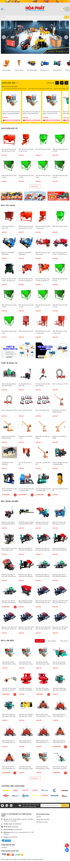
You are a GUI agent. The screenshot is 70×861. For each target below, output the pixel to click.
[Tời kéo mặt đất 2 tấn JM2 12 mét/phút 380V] (60, 452)
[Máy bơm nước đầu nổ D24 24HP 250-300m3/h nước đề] (26, 564)
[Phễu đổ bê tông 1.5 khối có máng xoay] (43, 321)
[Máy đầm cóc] (11, 196)
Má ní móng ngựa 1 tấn (25, 410)
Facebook (4, 847)
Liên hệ (38, 816)
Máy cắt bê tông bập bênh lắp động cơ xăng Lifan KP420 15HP (42, 768)
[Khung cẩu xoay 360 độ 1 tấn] (43, 452)
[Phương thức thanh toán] (12, 854)
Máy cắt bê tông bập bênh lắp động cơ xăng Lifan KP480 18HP (25, 768)
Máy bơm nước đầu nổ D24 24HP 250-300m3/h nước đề (26, 576)
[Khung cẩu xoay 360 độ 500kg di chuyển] (9, 426)
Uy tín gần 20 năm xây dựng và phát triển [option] (37, 88)
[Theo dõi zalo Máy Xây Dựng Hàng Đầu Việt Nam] (6, 805)
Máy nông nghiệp (32, 70)
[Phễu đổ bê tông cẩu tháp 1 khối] (9, 321)
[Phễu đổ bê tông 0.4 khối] (26, 321)
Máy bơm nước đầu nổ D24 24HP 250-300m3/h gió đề (9, 576)
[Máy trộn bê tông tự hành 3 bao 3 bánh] (43, 242)
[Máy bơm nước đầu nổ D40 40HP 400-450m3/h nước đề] (9, 590)
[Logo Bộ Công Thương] (6, 840)
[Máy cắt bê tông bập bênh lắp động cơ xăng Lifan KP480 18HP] (26, 757)
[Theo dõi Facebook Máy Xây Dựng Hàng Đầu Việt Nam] (2, 805)
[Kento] (25, 790)
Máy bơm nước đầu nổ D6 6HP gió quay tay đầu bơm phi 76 (43, 628)
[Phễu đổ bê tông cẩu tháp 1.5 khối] (60, 165)
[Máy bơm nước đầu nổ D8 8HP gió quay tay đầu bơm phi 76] (9, 617)
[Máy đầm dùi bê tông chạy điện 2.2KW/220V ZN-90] (43, 678)
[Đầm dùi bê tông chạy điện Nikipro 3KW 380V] (60, 678)
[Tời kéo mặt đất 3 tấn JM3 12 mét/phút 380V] (9, 478)
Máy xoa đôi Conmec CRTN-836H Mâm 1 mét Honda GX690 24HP (60, 716)
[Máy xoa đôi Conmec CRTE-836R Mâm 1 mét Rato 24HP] (26, 731)
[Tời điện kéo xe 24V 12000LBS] (9, 452)
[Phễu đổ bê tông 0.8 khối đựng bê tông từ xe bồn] (9, 139)
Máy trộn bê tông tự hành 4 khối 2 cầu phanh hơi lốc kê (9, 280)
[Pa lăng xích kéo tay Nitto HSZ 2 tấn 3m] (43, 374)
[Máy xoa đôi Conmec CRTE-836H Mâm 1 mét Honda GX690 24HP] (43, 731)
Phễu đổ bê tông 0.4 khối (26, 331)
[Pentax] (25, 795)
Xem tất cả (34, 186)
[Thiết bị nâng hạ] (19, 63)
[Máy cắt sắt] (35, 196)
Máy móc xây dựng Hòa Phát (22, 859)
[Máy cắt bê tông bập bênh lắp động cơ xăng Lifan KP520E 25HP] (11, 100)
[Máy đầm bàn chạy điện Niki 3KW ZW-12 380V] (26, 705)
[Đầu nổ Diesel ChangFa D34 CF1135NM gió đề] (26, 590)
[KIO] (64, 790)
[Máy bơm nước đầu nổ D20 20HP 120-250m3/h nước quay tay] (26, 538)
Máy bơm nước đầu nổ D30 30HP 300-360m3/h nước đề (43, 576)
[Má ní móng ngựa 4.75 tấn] (60, 374)
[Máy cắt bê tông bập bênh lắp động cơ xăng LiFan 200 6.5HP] (52, 100)
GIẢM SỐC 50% (8, 83)
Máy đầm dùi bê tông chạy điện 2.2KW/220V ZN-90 (42, 690)
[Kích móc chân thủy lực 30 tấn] (60, 478)
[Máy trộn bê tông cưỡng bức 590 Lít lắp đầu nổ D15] (43, 268)
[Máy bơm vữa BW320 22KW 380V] (26, 242)
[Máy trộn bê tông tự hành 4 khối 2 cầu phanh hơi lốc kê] (9, 268)
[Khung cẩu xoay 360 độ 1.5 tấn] (26, 426)
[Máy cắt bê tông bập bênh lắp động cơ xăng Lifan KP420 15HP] (43, 757)
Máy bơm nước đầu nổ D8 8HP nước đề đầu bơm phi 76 (60, 602)
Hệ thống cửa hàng (41, 822)
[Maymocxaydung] (35, 795)
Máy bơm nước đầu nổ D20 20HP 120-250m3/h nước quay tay (26, 550)
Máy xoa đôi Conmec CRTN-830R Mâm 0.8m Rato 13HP (9, 768)
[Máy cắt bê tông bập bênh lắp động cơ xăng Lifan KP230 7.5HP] (32, 100)
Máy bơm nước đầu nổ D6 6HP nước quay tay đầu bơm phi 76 (60, 628)
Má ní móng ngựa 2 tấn (42, 410)
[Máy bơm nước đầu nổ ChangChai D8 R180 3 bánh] (9, 512)
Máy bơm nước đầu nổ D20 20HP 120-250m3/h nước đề (43, 550)
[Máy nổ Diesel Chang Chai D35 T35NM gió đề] (9, 538)
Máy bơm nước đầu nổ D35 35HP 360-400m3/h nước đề (59, 576)
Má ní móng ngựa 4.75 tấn (60, 384)
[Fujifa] (35, 790)
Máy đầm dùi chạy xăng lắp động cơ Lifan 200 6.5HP (9, 690)
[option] (35, 37)
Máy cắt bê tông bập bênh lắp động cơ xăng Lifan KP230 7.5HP (31, 113)
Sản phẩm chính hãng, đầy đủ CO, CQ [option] (12, 88)
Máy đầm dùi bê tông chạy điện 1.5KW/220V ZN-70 (25, 690)
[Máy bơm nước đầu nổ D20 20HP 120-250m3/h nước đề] (43, 538)
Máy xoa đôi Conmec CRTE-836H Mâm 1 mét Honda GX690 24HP (43, 742)
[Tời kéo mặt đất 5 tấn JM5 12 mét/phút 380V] (26, 478)
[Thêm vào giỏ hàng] (15, 495)
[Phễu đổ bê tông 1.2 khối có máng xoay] (60, 321)
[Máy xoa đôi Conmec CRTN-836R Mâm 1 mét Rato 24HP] (9, 731)
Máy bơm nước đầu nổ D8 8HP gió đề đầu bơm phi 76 (43, 602)
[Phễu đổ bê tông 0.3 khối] (43, 139)
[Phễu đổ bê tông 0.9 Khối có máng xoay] (26, 139)
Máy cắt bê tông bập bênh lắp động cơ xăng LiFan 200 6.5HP (51, 113)
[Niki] (16, 790)
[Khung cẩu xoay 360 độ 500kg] (43, 426)
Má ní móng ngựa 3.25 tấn (9, 410)
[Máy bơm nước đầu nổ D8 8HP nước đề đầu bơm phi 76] (60, 590)
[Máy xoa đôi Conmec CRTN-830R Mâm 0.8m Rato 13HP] (9, 757)
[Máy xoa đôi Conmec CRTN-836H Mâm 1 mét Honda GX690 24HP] (60, 705)
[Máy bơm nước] (45, 63)
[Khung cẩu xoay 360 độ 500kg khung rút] (60, 400)
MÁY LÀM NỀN (7, 640)
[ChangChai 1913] (6, 795)
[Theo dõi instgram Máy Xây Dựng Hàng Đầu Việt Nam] (11, 805)
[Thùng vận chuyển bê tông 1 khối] (9, 216)
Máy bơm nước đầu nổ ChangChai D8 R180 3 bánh (8, 523)
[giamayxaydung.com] (45, 795)
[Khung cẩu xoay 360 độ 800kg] (60, 426)
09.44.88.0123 (17, 824)
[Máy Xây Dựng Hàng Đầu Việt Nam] (35, 9)
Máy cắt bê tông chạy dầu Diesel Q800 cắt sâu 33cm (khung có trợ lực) (60, 663)
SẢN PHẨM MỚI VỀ (9, 128)
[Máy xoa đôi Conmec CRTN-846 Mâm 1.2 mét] (43, 705)
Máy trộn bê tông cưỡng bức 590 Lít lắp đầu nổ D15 (42, 280)
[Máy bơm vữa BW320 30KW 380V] (9, 242)
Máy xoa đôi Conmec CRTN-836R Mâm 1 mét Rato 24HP (9, 742)
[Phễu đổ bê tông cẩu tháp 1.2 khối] (26, 165)
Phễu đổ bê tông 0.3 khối (43, 149)
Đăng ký (65, 805)
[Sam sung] (54, 795)
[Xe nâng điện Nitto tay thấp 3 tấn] (26, 374)
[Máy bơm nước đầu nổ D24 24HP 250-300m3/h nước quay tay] (60, 538)
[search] (66, 17)
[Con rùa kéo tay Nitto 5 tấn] (26, 452)
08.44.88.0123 (13, 837)
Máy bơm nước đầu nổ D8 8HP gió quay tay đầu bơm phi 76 (9, 628)
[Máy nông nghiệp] (32, 63)
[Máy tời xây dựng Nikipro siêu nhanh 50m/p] (9, 374)
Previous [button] (4, 37)
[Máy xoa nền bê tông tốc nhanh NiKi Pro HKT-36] (60, 757)
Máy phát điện (57, 70)
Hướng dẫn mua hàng (42, 819)
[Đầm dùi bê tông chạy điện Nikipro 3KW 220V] (9, 705)
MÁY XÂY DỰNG (8, 205)
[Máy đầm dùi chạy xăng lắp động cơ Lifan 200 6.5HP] (9, 678)
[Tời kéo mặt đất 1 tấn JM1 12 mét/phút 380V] (43, 478)
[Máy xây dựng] (6, 63)
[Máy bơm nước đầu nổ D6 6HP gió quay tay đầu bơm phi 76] (43, 617)
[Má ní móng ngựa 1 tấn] (26, 400)
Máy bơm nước (44, 70)
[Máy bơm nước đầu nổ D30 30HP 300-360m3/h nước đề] (43, 564)
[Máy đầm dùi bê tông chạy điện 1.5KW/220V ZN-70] (26, 678)
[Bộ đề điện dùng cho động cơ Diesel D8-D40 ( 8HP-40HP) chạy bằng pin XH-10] (26, 512)
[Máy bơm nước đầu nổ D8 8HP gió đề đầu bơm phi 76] (43, 590)
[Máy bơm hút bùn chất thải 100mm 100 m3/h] (43, 512)
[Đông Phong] (45, 790)
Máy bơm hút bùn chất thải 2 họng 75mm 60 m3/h (59, 523)
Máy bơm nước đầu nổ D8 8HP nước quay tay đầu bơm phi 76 (26, 628)
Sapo (41, 859)
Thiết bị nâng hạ (19, 70)
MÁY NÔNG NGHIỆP (9, 501)
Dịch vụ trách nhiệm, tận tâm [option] (59, 88)
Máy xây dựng (6, 70)
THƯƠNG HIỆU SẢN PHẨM (13, 786)
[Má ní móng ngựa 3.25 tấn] (9, 400)
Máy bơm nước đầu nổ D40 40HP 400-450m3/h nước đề (9, 602)
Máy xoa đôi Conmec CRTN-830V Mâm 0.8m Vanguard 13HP (60, 742)
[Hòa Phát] (54, 790)
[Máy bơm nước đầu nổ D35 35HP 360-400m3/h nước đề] (60, 564)
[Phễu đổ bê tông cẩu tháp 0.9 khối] (9, 165)
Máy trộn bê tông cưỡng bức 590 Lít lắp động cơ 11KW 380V (26, 280)
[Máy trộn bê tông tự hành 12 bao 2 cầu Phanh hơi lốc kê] (60, 242)
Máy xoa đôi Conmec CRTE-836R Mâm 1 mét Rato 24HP (26, 742)
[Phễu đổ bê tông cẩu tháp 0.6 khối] (60, 139)
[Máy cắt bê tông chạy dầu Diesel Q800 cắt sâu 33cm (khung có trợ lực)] (60, 652)
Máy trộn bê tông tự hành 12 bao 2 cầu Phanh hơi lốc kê (59, 254)
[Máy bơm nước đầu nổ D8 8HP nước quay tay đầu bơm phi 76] (26, 617)
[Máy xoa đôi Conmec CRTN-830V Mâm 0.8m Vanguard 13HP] (60, 731)
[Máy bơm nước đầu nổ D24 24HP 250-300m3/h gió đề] (9, 564)
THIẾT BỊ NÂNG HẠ (9, 363)
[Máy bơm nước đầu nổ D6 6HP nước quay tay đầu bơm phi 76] (60, 617)
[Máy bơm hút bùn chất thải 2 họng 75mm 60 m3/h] (60, 512)
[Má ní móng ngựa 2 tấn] (43, 400)
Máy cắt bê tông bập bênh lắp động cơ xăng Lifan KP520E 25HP (11, 113)
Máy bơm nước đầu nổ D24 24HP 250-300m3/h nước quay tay (59, 550)
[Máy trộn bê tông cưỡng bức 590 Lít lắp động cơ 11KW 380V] (26, 268)
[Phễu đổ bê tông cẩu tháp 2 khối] (43, 165)
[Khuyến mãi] (35, 1)
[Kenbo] (6, 790)
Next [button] (66, 37)
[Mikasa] (16, 795)
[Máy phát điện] (57, 63)
